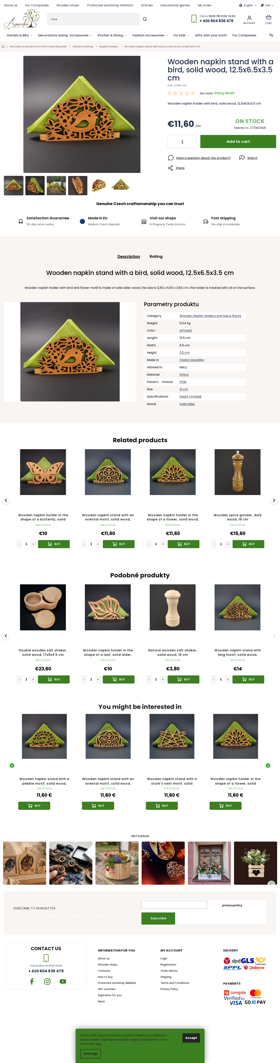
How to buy (105, 977)
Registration (168, 965)
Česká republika (192, 360)
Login (163, 958)
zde (98, 1044)
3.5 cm (185, 352)
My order (205, 5)
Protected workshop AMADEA (110, 5)
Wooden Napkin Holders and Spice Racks (210, 316)
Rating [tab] (156, 256)
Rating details (224, 93)
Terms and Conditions (174, 983)
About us (11, 5)
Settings (91, 1053)
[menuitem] (19, 35)
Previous (6, 500)
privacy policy (232, 905)
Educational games (175, 5)
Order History (169, 971)
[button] (44, 800)
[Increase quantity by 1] (190, 142)
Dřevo (184, 374)
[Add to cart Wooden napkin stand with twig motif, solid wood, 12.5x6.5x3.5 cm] (248, 679)
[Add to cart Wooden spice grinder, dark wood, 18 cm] (248, 544)
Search (144, 19)
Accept (191, 1038)
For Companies (37, 5)
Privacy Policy (169, 989)
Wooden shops (67, 5)
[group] (44, 765)
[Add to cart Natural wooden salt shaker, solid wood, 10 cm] (183, 679)
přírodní (186, 330)
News (101, 1001)
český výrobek (191, 396)
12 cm (184, 389)
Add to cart (238, 141)
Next (275, 500)
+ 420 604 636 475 (46, 971)
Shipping (165, 977)
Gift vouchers (107, 989)
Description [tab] (129, 256)
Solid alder (187, 404)
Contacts (104, 971)
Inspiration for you (110, 995)
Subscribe (158, 918)
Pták (183, 382)
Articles (147, 5)
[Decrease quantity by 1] (174, 142)
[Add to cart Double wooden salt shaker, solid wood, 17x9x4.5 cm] (54, 679)
